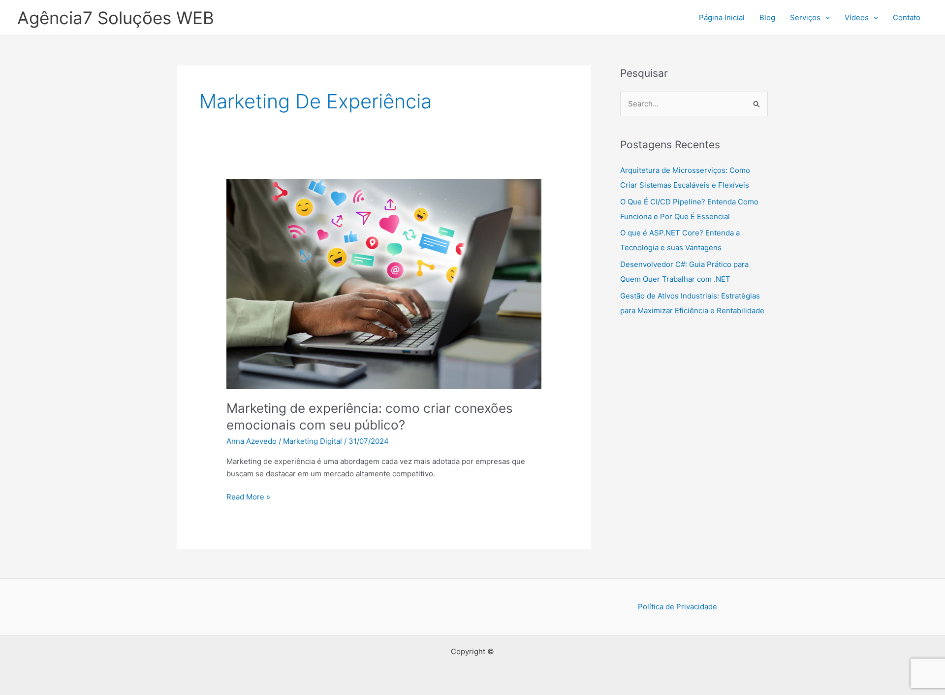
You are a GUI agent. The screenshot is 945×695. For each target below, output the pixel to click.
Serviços (805, 17)
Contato (906, 17)
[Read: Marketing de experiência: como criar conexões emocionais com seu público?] (383, 283)
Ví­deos (857, 17)
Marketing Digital (312, 441)
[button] (825, 17)
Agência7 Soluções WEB (115, 17)
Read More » (248, 497)
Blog (767, 17)
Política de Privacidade (677, 606)
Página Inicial (722, 17)
